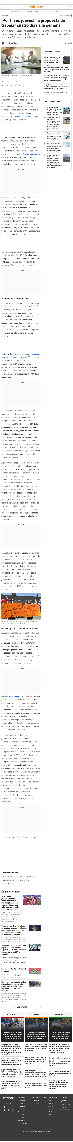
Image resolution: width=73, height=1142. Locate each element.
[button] (3, 7)
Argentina (22, 1103)
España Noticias (8, 884)
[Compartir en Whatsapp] (3, 85)
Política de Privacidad (65, 1104)
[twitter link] (8, 1107)
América (22, 1100)
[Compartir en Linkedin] (15, 85)
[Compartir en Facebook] (7, 85)
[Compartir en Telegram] (19, 85)
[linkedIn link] (12, 1110)
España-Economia (23, 880)
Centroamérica (22, 1120)
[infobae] (36, 7)
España (4, 15)
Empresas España (8, 880)
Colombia (22, 1106)
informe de (11, 696)
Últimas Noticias (22, 1123)
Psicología (29, 11)
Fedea (20, 877)
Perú (22, 1117)
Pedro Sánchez (37, 11)
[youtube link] (4, 1110)
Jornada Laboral (31, 877)
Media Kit (50, 1114)
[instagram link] (12, 1107)
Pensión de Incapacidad (48, 11)
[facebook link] (4, 1107)
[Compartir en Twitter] (11, 85)
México (22, 1114)
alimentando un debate (25, 116)
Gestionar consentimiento (64, 1108)
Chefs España (21, 11)
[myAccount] (70, 7)
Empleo (36, 1103)
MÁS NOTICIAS (21, 1007)
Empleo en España (8, 877)
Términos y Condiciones (64, 1101)
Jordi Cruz (59, 11)
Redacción (36, 1100)
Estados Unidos (22, 1112)
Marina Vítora (12, 43)
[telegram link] (8, 1110)
